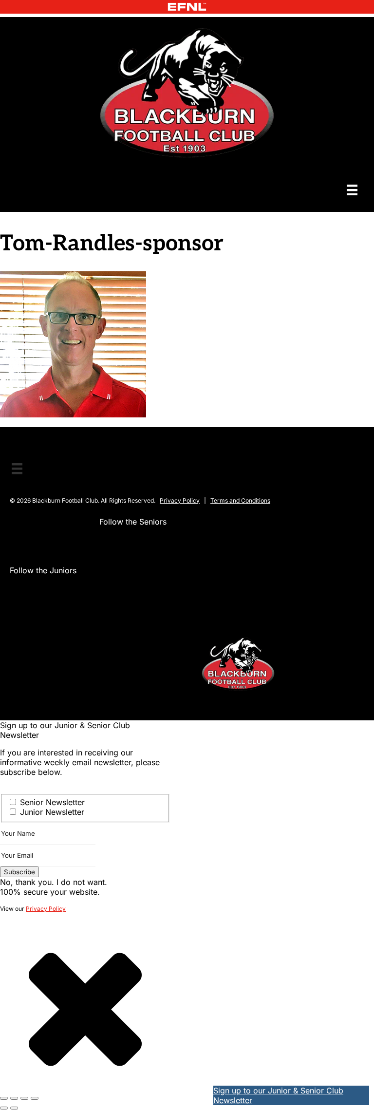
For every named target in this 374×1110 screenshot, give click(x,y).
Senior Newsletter (52, 802)
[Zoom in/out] (4, 1098)
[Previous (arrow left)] (4, 1108)
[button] (107, 541)
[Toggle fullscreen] (14, 1098)
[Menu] (352, 190)
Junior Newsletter (52, 812)
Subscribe (19, 872)
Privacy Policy (180, 500)
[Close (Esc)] (34, 1098)
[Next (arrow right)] (14, 1108)
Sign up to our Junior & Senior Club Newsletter (278, 1095)
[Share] (24, 1098)
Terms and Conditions (240, 500)
